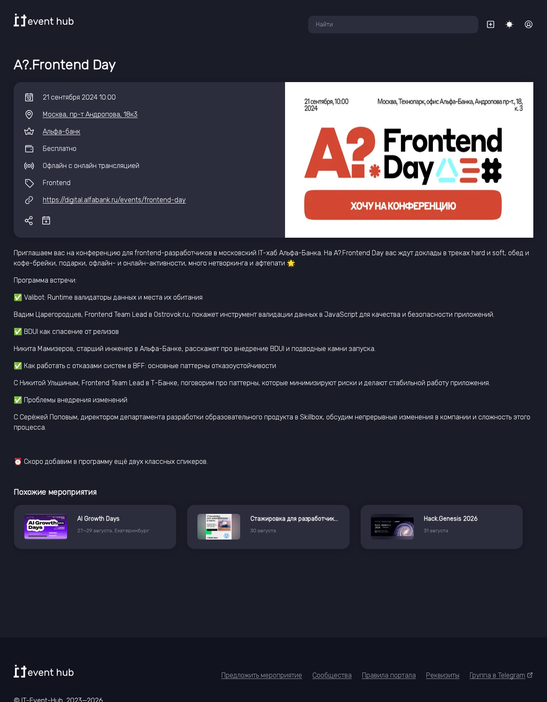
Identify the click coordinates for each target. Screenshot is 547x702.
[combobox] (393, 24)
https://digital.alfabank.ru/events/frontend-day (114, 200)
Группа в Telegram (497, 675)
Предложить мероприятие (261, 675)
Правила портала (389, 675)
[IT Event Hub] (44, 20)
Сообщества (332, 675)
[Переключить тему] (509, 24)
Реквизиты (442, 675)
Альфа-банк (61, 131)
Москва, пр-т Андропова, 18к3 (90, 114)
